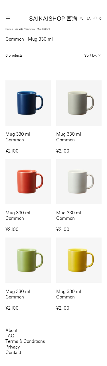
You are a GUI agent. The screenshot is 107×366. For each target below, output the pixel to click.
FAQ (9, 335)
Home (8, 28)
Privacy (12, 346)
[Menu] (8, 18)
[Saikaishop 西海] (53, 18)
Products (18, 28)
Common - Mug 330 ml (37, 28)
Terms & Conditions (25, 341)
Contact (13, 352)
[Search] (81, 18)
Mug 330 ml (17, 133)
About (11, 330)
